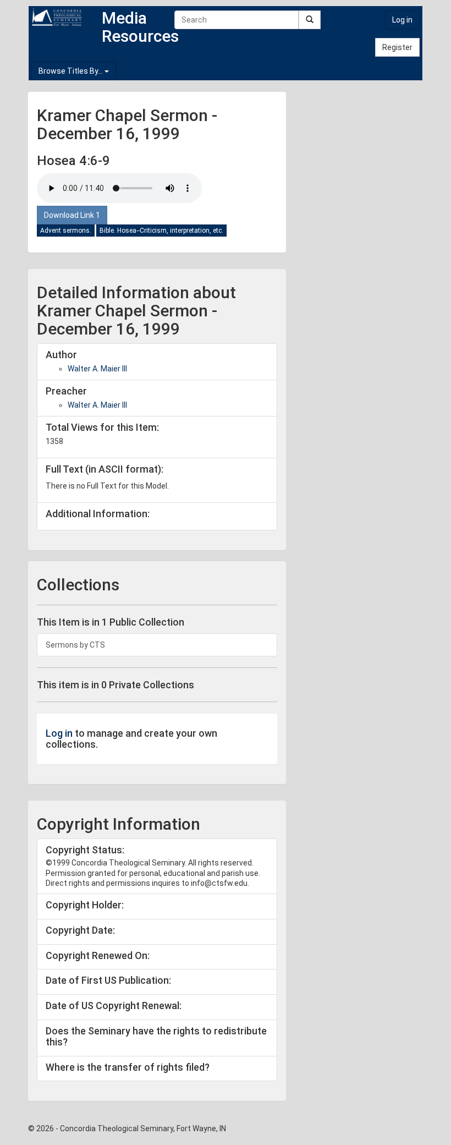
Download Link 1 (72, 215)
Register (397, 47)
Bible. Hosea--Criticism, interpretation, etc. (161, 230)
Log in (402, 19)
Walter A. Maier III (97, 368)
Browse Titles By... (71, 71)
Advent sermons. (65, 230)
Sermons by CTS (75, 644)
